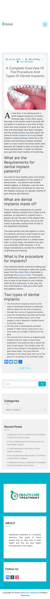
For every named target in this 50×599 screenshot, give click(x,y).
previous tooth (24, 275)
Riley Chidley (34, 59)
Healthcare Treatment (29, 592)
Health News (25, 368)
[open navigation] (45, 24)
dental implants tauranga (24, 135)
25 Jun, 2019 (14, 59)
